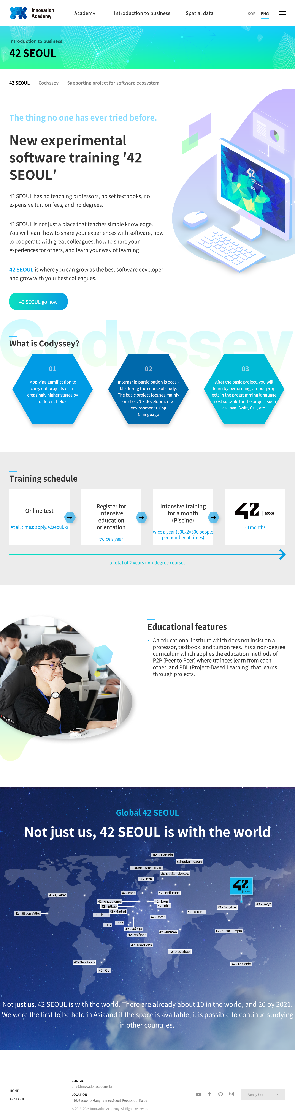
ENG (265, 13)
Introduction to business (142, 12)
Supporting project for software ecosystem (113, 83)
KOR (251, 13)
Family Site (255, 1094)
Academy (84, 12)
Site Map (282, 12)
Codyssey (48, 83)
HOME (14, 1090)
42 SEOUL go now (38, 301)
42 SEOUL (19, 83)
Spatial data (200, 12)
